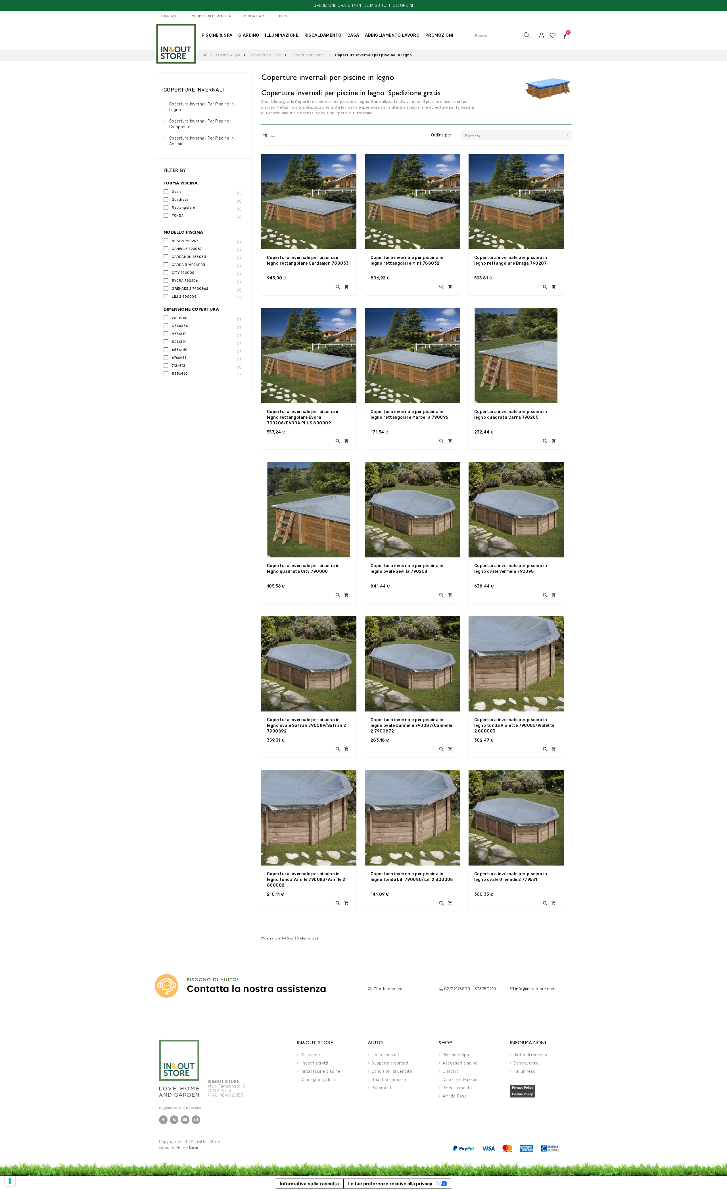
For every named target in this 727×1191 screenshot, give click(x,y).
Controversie (526, 1063)
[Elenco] (273, 135)
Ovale (176, 192)
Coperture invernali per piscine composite (199, 124)
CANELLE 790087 (187, 249)
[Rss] (174, 1119)
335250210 (485, 989)
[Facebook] (163, 1119)
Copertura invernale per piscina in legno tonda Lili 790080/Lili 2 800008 (412, 877)
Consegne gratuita (318, 1079)
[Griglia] (264, 135)
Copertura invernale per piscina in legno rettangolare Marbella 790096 (409, 414)
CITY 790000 (183, 273)
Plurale (187, 1147)
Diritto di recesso (530, 1055)
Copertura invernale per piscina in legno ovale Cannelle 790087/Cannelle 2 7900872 (411, 725)
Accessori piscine (459, 1063)
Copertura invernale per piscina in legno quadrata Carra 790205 (510, 414)
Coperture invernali (194, 90)
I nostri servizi (314, 1063)
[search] (527, 35)
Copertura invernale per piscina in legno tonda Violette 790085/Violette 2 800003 (514, 725)
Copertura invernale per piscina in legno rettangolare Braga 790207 (510, 260)
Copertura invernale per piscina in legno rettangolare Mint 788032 (407, 260)
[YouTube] (185, 1119)
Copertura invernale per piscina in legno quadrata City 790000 (303, 568)
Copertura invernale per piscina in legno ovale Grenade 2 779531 (510, 877)
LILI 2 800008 (184, 296)
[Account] (541, 35)
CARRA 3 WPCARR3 (188, 265)
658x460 (179, 350)
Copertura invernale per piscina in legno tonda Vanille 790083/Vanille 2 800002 (306, 880)
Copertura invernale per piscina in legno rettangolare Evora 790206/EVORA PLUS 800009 (303, 417)
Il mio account (385, 1055)
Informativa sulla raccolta (309, 1183)
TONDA (177, 215)
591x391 (179, 342)
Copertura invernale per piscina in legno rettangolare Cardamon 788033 (308, 260)
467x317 (179, 334)
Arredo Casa (454, 1096)
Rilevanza (517, 135)
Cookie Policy (522, 1094)
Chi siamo (310, 1055)
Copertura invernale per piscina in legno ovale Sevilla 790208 (407, 568)
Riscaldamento (457, 1088)
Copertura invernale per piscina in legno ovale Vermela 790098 (510, 568)
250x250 (179, 318)
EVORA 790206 (185, 281)
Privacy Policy (522, 1088)
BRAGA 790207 (185, 241)
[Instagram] (196, 1119)
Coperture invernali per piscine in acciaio (201, 141)
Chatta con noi (388, 989)
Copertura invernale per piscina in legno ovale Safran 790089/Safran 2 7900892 (306, 725)
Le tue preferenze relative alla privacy (390, 1183)
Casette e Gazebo (459, 1079)
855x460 (180, 374)
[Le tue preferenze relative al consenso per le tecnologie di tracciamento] (10, 1181)
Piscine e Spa (455, 1055)
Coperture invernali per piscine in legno (201, 107)
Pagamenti (381, 1088)
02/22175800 (457, 989)
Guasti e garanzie (388, 1079)
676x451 (179, 358)
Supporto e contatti (390, 1063)
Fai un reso (524, 1071)
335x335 (180, 326)
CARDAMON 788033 (189, 257)
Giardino (450, 1071)
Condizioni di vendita (391, 1071)
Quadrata (180, 200)
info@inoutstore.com (535, 989)
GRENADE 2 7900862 (190, 289)
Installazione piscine (320, 1071)
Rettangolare (183, 208)
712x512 (178, 366)
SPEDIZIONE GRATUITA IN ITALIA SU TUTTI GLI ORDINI (363, 5)
